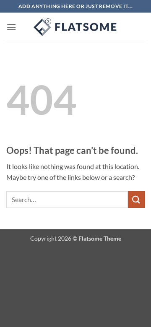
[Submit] (136, 199)
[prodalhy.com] (75, 27)
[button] (11, 27)
